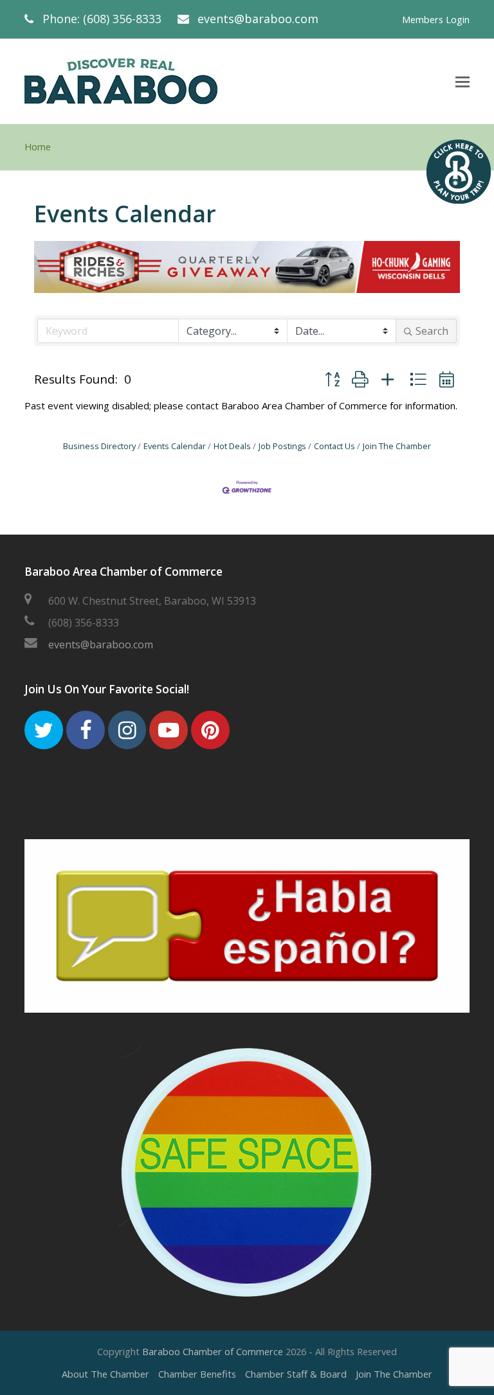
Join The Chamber (397, 446)
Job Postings (282, 446)
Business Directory (99, 446)
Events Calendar (174, 446)
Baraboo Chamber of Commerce (212, 1351)
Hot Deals (232, 446)
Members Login (436, 19)
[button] (331, 379)
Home (37, 147)
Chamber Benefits (197, 1373)
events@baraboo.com (257, 18)
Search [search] (432, 331)
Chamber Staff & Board (296, 1373)
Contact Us (334, 446)
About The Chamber (105, 1373)
